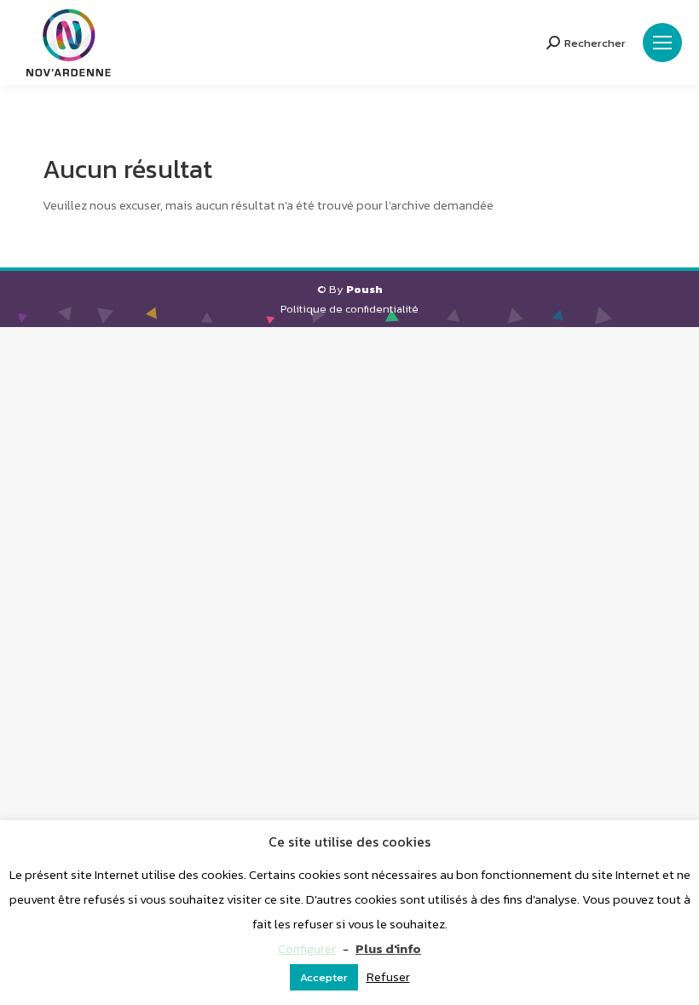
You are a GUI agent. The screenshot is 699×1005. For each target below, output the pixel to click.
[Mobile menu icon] (662, 42)
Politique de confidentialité (349, 309)
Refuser (388, 976)
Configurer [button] (307, 948)
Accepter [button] (324, 977)
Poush (364, 289)
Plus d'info (388, 948)
